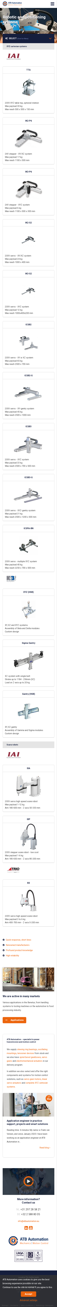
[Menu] (52, 3)
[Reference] (28, 990)
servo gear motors (32, 1079)
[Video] (28, 1181)
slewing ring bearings (27, 1049)
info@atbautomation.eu (28, 1221)
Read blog (44, 1147)
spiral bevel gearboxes (30, 1057)
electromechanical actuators (29, 1061)
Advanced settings (28, 1300)
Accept (28, 1294)
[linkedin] (26, 1228)
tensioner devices (25, 1053)
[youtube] (31, 1228)
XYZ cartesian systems (17, 46)
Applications (17, 1020)
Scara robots (12, 745)
